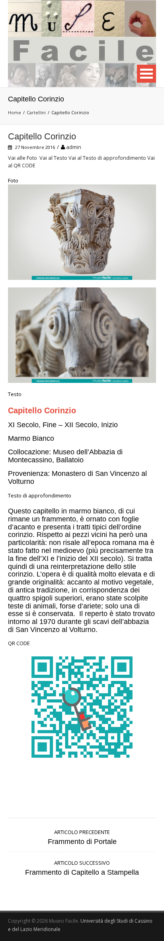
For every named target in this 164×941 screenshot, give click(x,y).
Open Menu (146, 74)
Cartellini (36, 112)
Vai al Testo (53, 157)
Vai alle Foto (22, 157)
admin (73, 147)
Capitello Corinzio (42, 136)
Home (14, 112)
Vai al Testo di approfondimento (107, 157)
